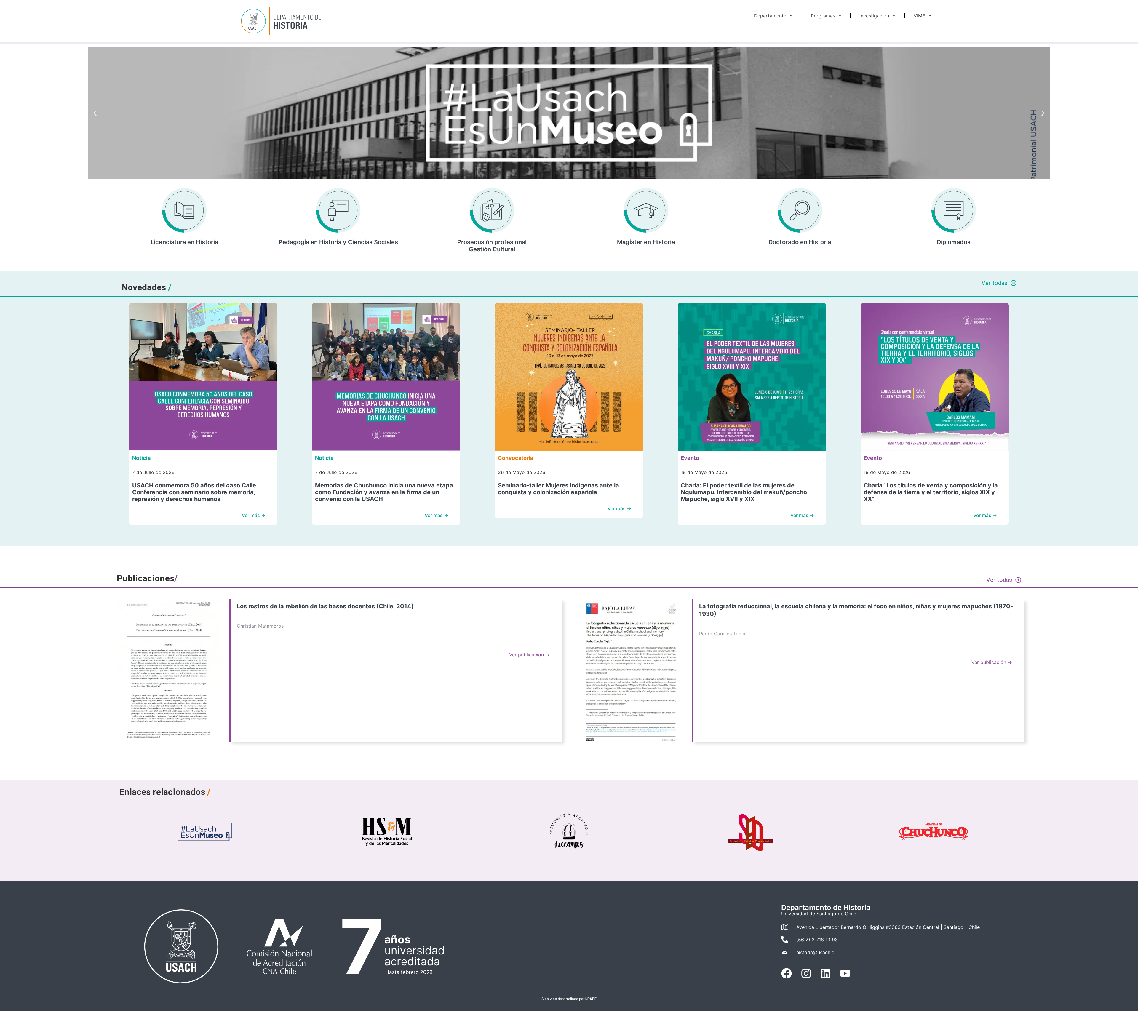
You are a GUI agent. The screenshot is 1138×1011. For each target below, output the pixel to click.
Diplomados (954, 242)
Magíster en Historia (646, 242)
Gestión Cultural (492, 249)
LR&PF (591, 998)
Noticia (141, 458)
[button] (95, 113)
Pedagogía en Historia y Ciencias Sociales (338, 242)
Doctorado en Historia (799, 242)
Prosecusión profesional (492, 242)
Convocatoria (515, 458)
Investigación (874, 16)
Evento (690, 458)
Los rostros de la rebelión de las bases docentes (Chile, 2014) (325, 606)
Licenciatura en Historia (184, 242)
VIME (919, 16)
